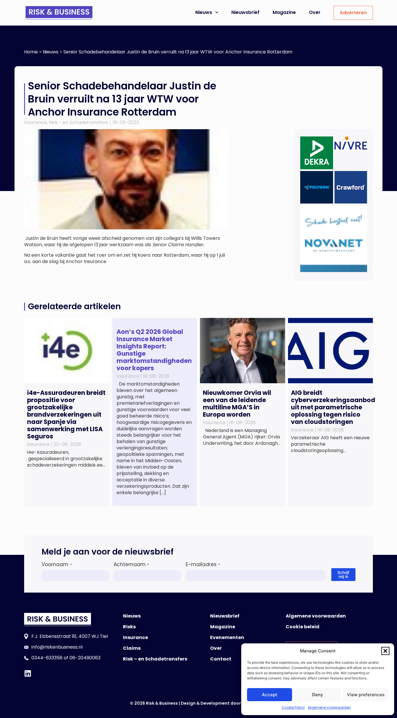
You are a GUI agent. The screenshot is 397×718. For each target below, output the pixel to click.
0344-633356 (46, 657)
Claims (132, 648)
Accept (269, 694)
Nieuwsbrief (245, 12)
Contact (220, 659)
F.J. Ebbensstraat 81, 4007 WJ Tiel (69, 636)
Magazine (284, 12)
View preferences (366, 694)
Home (31, 51)
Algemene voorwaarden (329, 707)
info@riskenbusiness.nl (57, 647)
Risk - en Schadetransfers (78, 122)
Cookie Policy (293, 707)
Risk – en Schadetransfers (155, 659)
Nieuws (203, 12)
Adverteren (353, 12)
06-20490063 (85, 657)
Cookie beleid (302, 626)
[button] (385, 651)
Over (315, 12)
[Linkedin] (27, 673)
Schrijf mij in (343, 574)
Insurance (35, 122)
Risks (129, 626)
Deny (317, 694)
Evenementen (227, 637)
